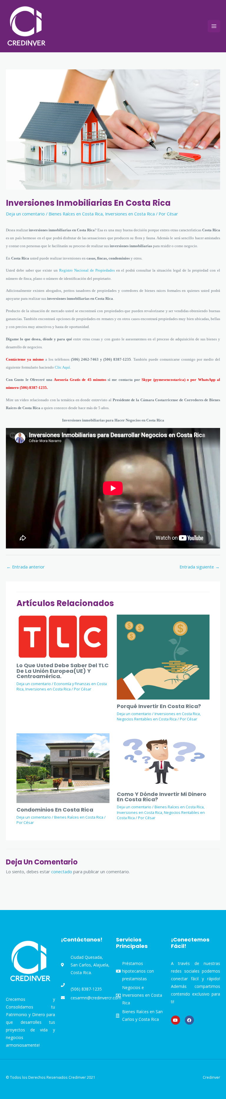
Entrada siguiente (200, 567)
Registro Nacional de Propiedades (87, 270)
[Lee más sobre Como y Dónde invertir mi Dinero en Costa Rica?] (163, 760)
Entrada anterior (25, 567)
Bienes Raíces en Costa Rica (76, 214)
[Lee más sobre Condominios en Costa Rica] (62, 767)
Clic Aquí (62, 367)
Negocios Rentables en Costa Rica (147, 719)
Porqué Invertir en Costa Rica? (159, 706)
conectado (61, 871)
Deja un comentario (25, 214)
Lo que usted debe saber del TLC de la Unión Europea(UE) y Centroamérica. (62, 671)
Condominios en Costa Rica (54, 809)
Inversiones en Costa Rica (130, 214)
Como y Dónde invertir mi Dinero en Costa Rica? (161, 796)
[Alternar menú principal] (214, 26)
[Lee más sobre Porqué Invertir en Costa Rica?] (163, 656)
